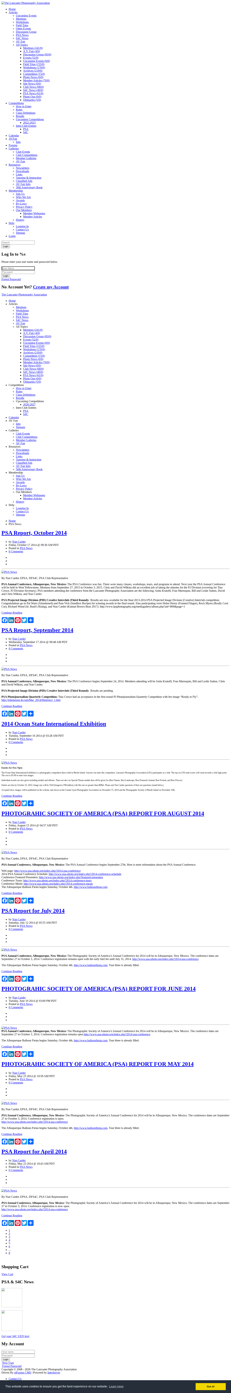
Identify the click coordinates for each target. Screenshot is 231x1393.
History (20, 219)
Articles (13, 12)
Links (19, 174)
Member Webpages (34, 213)
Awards (20, 200)
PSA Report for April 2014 (34, 1151)
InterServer (53, 1372)
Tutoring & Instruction (28, 177)
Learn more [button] (116, 1386)
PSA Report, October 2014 (34, 533)
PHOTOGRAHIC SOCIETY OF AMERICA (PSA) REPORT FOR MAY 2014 (97, 1064)
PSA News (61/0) (33, 93)
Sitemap (20, 232)
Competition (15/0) (34, 73)
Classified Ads (24, 180)
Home (12, 9)
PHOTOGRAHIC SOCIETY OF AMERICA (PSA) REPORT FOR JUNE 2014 (98, 988)
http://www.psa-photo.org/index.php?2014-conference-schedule (85, 874)
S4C (25, 132)
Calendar (14, 135)
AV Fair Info (23, 184)
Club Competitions (26, 155)
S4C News (22, 38)
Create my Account (51, 287)
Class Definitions (25, 112)
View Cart (7, 1274)
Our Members (24, 210)
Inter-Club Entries (26, 125)
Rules (19, 109)
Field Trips (22, 25)
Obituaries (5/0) (32, 99)
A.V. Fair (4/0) (31, 51)
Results (20, 116)
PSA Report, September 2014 (37, 630)
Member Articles (32, 216)
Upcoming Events (26, 15)
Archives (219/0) (32, 70)
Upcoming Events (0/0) (36, 60)
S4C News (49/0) (33, 90)
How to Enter (23, 106)
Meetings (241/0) (33, 48)
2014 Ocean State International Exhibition (53, 723)
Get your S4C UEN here (15, 1336)
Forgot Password (11, 279)
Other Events (23, 28)
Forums (13, 145)
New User (8, 1362)
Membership (16, 190)
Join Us (20, 193)
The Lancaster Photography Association (24, 294)
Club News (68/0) (33, 86)
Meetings (21, 18)
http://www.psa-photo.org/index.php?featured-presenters (71, 877)
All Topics (22, 44)
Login (12, 236)
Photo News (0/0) (33, 77)
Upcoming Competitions (30, 119)
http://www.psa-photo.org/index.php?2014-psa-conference (47, 870)
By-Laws (21, 203)
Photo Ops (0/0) (32, 96)
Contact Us (22, 229)
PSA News (22, 35)
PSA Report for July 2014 (33, 910)
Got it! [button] (211, 1386)
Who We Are (23, 197)
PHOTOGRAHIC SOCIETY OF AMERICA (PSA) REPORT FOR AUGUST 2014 (102, 813)
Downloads (22, 171)
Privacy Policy (24, 206)
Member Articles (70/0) (36, 80)
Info (18, 142)
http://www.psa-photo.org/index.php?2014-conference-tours (57, 880)
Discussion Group (26, 31)
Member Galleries (26, 158)
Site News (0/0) (32, 83)
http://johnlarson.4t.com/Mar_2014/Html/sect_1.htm (30, 700)
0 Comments (16, 551)
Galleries (14, 148)
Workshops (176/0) (34, 67)
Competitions (16, 103)
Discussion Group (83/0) (37, 54)
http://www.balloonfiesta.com (90, 887)
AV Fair (20, 41)
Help (11, 223)
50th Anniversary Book (29, 187)
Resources (14, 164)
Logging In (22, 226)
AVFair (13, 138)
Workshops (22, 22)
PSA (26, 129)
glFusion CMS (22, 1372)
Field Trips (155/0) (33, 64)
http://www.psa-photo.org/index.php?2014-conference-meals (58, 883)
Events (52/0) (30, 57)
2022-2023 (29, 122)
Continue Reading (11, 612)
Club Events (23, 151)
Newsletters (22, 167)
